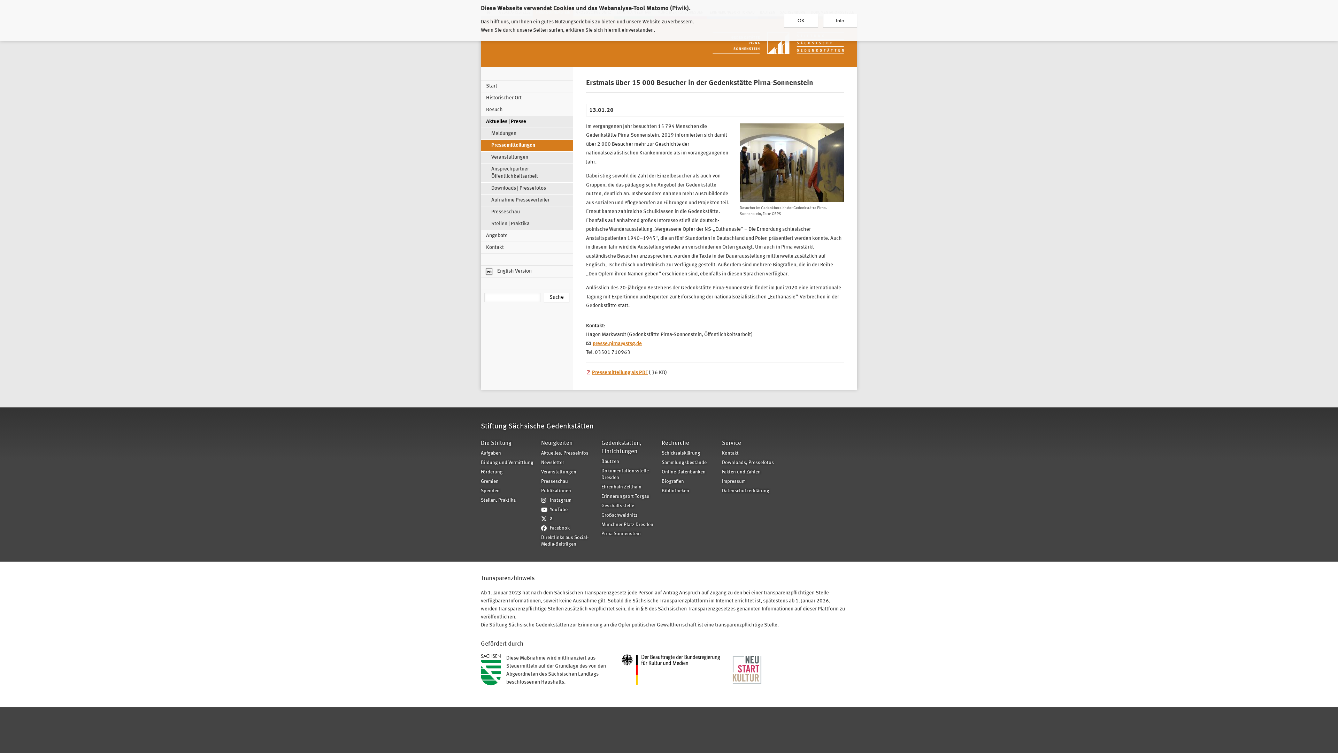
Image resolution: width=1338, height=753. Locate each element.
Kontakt (495, 247)
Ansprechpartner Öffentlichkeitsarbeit (514, 173)
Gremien (490, 481)
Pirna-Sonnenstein (621, 534)
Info (840, 20)
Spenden (490, 491)
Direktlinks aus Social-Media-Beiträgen (565, 541)
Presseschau (505, 212)
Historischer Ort (504, 98)
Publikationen (556, 491)
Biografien (673, 481)
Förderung (492, 472)
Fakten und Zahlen (741, 472)
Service (731, 443)
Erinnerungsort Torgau (625, 496)
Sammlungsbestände (684, 463)
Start (491, 86)
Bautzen (610, 461)
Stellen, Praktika (498, 500)
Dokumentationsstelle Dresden (625, 474)
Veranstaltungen (509, 157)
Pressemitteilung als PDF (620, 372)
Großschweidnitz (619, 515)
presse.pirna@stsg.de (617, 344)
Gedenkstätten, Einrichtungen (621, 447)
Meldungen (503, 133)
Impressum (734, 481)
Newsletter (552, 463)
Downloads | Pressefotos (518, 188)
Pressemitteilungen (513, 145)
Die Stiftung (496, 443)
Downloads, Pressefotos (748, 463)
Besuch (494, 110)
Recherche (675, 443)
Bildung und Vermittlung (507, 463)
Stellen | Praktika (510, 224)
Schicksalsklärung (681, 453)
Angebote (497, 235)
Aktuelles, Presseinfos (565, 453)
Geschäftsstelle (617, 506)
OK (801, 20)
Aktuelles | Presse (506, 121)
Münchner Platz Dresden (627, 525)
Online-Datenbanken (684, 472)
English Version (514, 271)
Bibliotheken (675, 491)
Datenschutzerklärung (745, 491)
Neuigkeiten (556, 443)
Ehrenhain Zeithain (621, 487)
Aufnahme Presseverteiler (520, 200)
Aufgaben (491, 453)
